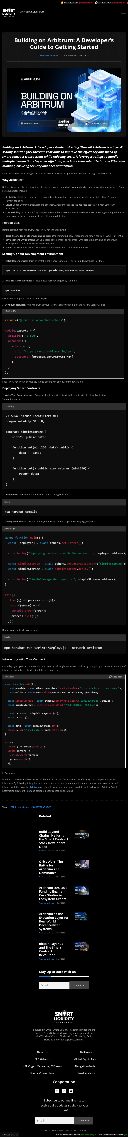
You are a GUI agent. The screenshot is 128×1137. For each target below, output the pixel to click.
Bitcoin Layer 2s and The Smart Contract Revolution (51, 949)
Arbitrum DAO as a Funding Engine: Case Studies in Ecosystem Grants (53, 893)
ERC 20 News (42, 1059)
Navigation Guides (86, 1066)
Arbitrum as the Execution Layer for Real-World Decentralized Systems (54, 921)
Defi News (86, 1052)
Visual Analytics (86, 1073)
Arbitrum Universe (49, 55)
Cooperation (64, 1081)
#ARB (13, 807)
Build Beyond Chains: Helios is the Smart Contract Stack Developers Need (53, 839)
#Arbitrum (23, 807)
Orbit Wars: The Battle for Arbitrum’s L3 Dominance (51, 867)
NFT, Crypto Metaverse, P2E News (42, 1066)
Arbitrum (35, 787)
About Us (42, 1052)
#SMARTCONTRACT (41, 807)
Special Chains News (42, 1073)
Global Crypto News (86, 1059)
